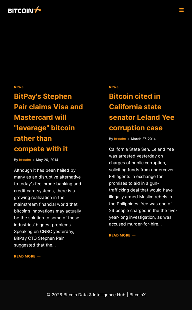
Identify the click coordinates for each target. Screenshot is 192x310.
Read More (27, 256)
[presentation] (48, 48)
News (19, 87)
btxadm (25, 160)
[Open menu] (181, 10)
